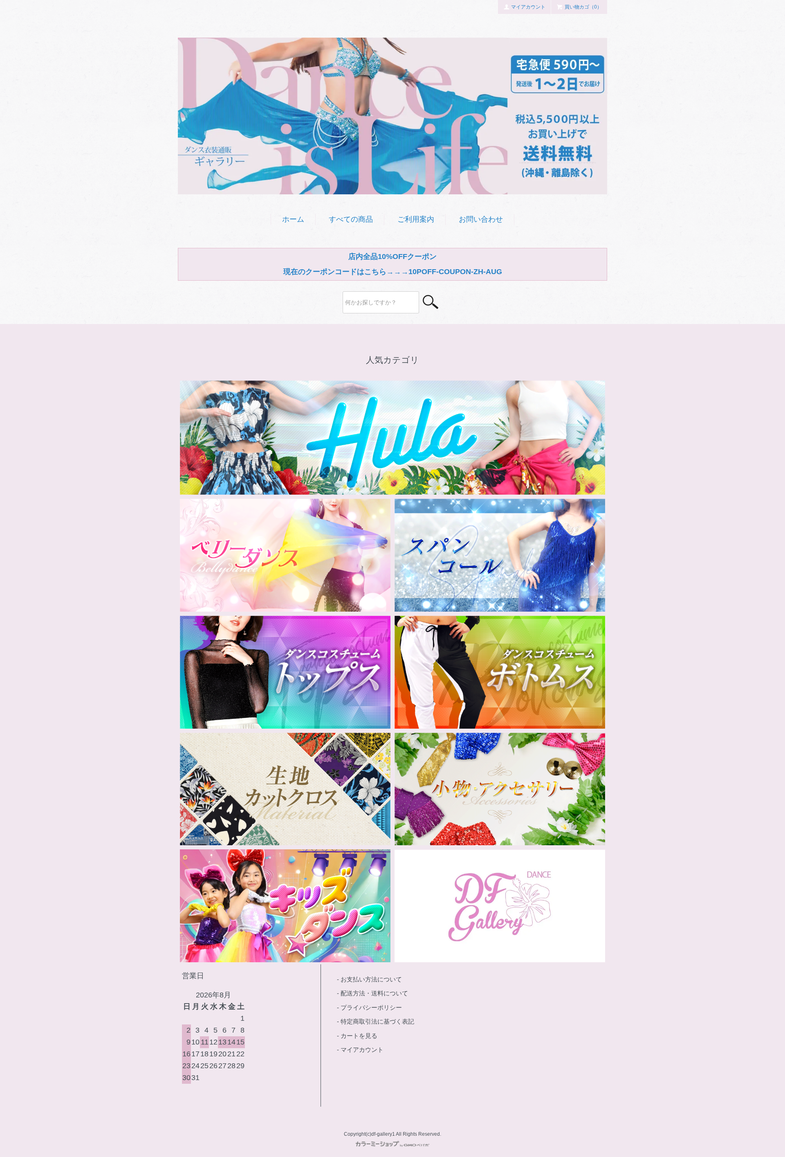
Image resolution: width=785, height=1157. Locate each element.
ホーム (293, 219)
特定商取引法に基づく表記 (377, 1021)
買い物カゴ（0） (583, 7)
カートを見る (359, 1035)
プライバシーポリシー (371, 1007)
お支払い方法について (371, 979)
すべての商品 (351, 219)
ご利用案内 (415, 219)
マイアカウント (528, 7)
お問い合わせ (481, 219)
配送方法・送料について (374, 993)
